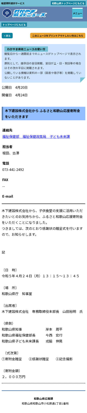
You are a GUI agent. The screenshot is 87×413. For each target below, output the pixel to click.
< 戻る (7, 35)
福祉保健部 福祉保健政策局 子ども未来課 (36, 136)
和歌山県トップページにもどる (68, 3)
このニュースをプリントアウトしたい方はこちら (57, 35)
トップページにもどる (14, 24)
